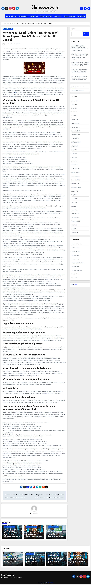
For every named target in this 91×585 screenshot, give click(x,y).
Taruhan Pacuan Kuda (46, 16)
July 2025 (74, 149)
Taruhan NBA (34, 16)
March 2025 (74, 164)
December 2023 (75, 221)
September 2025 (76, 142)
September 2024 (76, 187)
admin (8, 44)
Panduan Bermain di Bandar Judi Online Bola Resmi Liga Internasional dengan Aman (79, 78)
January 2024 (75, 217)
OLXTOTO (50, 582)
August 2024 (75, 191)
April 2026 (74, 116)
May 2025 (74, 157)
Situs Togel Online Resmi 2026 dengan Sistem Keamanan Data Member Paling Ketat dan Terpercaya (34, 560)
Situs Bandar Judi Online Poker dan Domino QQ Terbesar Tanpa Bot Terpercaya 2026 (80, 64)
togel (14, 92)
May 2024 (74, 202)
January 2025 (75, 172)
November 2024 (75, 180)
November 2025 (75, 134)
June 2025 (74, 153)
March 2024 (74, 210)
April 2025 (74, 161)
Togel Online (74, 278)
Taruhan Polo (58, 16)
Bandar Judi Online (11, 16)
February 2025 (75, 168)
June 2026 (74, 108)
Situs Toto (74, 284)
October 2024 (75, 183)
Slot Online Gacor (76, 251)
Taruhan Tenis (81, 16)
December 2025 (75, 131)
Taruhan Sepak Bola (69, 16)
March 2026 (74, 119)
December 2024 (75, 176)
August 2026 (75, 100)
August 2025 (75, 146)
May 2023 (74, 225)
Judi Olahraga (75, 247)
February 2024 (75, 213)
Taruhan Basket (23, 16)
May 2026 (74, 112)
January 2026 (75, 127)
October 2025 (75, 138)
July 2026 (74, 104)
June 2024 (74, 198)
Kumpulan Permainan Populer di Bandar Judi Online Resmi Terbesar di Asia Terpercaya (79, 71)
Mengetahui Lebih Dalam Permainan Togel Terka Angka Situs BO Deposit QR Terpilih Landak (30, 36)
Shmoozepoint (45, 7)
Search (73, 29)
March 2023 (74, 232)
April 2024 (74, 206)
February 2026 (75, 123)
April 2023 (74, 228)
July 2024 (74, 195)
